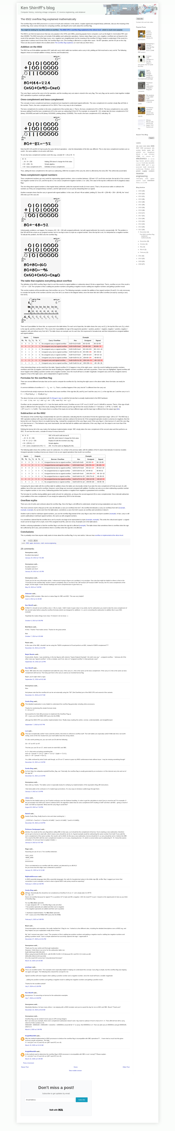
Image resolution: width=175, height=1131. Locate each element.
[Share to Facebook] (35, 541)
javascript (139, 167)
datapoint (148, 156)
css (143, 156)
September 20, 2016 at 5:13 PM (35, 662)
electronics (37, 543)
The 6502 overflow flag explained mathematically (147, 236)
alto (153, 148)
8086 (152, 146)
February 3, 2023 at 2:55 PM (34, 884)
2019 (140, 210)
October (143, 244)
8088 (141, 148)
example (122, 508)
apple (31, 543)
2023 (140, 199)
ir (150, 165)
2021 (140, 204)
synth (144, 180)
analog (138, 150)
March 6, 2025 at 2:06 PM (33, 1029)
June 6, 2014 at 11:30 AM (33, 599)
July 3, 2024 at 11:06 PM (33, 986)
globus (152, 161)
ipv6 (147, 165)
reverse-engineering (50, 543)
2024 (140, 196)
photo (152, 169)
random (151, 171)
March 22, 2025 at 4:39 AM (34, 1059)
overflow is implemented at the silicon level (109, 535)
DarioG (27, 813)
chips (138, 156)
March (142, 249)
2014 (140, 224)
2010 (140, 258)
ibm (147, 163)
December (143, 232)
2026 (140, 191)
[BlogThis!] (31, 541)
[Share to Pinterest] (37, 541)
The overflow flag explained (64, 43)
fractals (142, 161)
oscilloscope (139, 169)
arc (153, 150)
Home (76, 1067)
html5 (143, 163)
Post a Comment (28, 1063)
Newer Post (25, 1067)
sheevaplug (139, 178)
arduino (138, 152)
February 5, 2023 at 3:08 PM (34, 919)
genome (147, 161)
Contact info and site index (144, 22)
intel (143, 165)
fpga (137, 161)
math (42, 543)
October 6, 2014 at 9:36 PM (34, 620)
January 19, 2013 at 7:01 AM (34, 558)
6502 (27, 543)
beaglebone (151, 152)
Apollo (144, 150)
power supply (141, 171)
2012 (140, 229)
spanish (138, 180)
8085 (148, 146)
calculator (151, 154)
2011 (140, 256)
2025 (140, 193)
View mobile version (75, 1070)
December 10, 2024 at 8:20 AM (35, 1010)
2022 (140, 202)
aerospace (147, 148)
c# (142, 154)
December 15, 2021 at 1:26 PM (35, 762)
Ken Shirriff (29, 605)
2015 (140, 221)
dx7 (153, 156)
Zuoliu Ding (29, 701)
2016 (140, 218)
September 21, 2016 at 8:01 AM (35, 679)
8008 (144, 146)
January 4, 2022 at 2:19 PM (34, 791)
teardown (150, 180)
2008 (140, 264)
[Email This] (29, 541)
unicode (142, 182)
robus (27, 798)
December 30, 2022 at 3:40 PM (35, 823)
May (141, 247)
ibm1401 (151, 163)
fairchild (152, 158)
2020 (140, 207)
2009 (140, 261)
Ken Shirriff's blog (38, 7)
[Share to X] (33, 541)
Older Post (126, 1067)
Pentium (147, 169)
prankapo (28, 967)
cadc (145, 154)
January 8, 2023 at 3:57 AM (34, 842)
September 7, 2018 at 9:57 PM (35, 724)
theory (138, 182)
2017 (140, 215)
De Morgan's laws (56, 398)
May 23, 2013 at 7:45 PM (33, 587)
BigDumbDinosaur (31, 876)
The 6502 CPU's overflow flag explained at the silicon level (80, 30)
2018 (140, 213)
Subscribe (140, 19)
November (143, 241)
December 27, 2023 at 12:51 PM (35, 939)
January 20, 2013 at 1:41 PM (34, 571)
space (152, 178)
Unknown (28, 593)
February (143, 252)
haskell (138, 163)
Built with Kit (56, 1110)
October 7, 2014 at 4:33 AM (34, 636)
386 (137, 146)
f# (148, 158)
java (153, 165)
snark (146, 178)
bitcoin (138, 154)
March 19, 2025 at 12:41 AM (34, 1045)
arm (144, 152)
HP (141, 163)
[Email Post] (24, 540)
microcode (151, 167)
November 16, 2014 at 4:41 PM (35, 648)
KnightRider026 (30, 1036)
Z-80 (145, 182)
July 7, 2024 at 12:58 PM (33, 998)
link (118, 409)
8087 (137, 148)
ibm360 (138, 165)
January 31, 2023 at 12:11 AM (34, 870)
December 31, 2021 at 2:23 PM (35, 776)
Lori (26, 731)
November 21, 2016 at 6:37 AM (35, 695)
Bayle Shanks (30, 654)
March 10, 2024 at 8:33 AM (34, 961)
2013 (140, 227)
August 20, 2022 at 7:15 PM (34, 807)
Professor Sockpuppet (33, 829)
